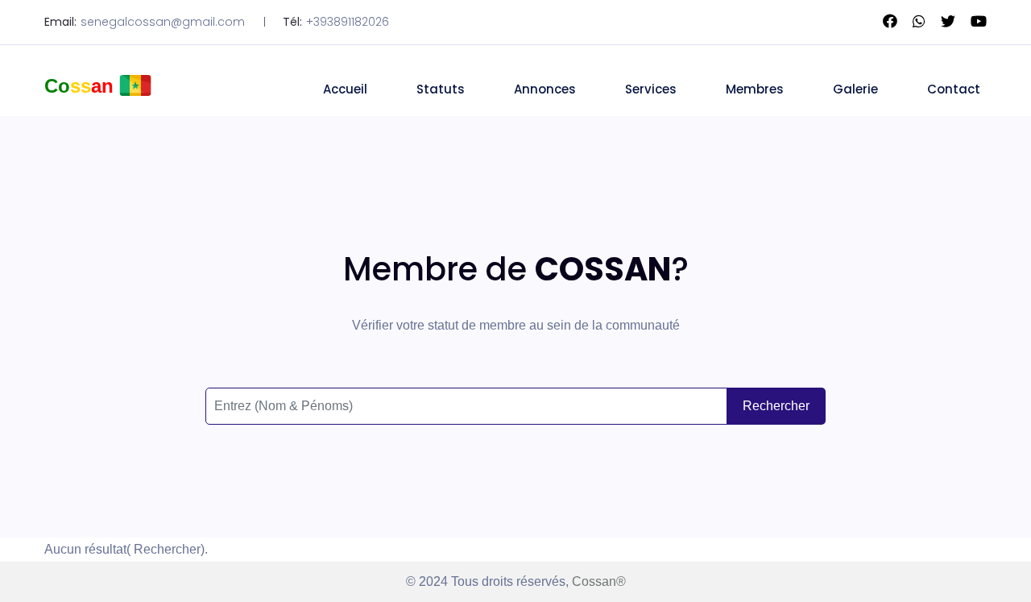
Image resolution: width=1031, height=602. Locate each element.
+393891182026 (347, 22)
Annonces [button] (545, 89)
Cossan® (597, 581)
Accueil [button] (345, 89)
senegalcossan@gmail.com (163, 22)
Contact (953, 89)
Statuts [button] (440, 89)
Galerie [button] (855, 89)
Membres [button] (755, 89)
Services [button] (651, 89)
